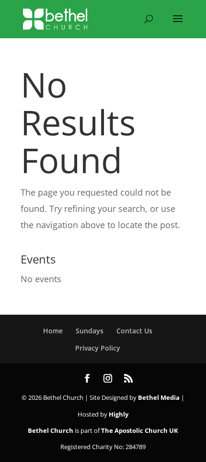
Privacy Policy (97, 347)
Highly (118, 414)
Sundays (89, 330)
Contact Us (134, 330)
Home (53, 330)
